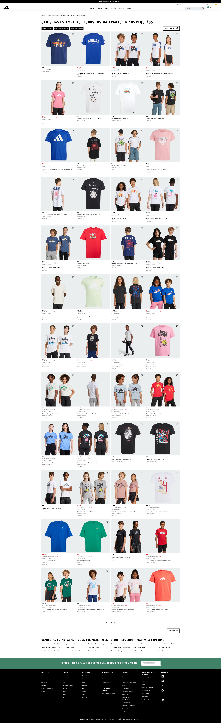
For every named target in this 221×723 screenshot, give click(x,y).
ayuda (184, 4)
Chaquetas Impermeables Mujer (121, 647)
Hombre (92, 8)
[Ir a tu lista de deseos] (211, 8)
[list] (102, 28)
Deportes (121, 8)
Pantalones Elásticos (164, 647)
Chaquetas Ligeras (93, 647)
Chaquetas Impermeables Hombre (121, 644)
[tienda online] (6, 7)
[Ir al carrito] (215, 8)
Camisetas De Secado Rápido (166, 644)
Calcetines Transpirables (118, 651)
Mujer (100, 8)
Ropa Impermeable (70, 644)
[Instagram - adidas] (170, 681)
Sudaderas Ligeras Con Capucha (74, 651)
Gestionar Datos (100, 719)
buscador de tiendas (177, 4)
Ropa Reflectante (139, 647)
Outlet (129, 8)
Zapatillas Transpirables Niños (50, 651)
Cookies (107, 719)
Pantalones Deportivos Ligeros (97, 644)
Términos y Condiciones (127, 719)
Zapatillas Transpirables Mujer (50, 644)
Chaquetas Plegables (94, 651)
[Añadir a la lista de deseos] (72, 34)
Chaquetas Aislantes (140, 651)
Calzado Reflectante (140, 644)
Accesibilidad (137, 719)
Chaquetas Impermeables (165, 651)
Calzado (113, 8)
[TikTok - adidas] (170, 695)
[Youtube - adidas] (170, 700)
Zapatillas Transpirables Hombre (51, 647)
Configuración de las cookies (87, 719)
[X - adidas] (170, 686)
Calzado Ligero (69, 647)
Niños (106, 8)
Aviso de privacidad (115, 719)
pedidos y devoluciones (192, 4)
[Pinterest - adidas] (170, 690)
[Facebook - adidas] (170, 676)
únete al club (210, 4)
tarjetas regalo (202, 4)
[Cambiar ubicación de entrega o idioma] (216, 4)
